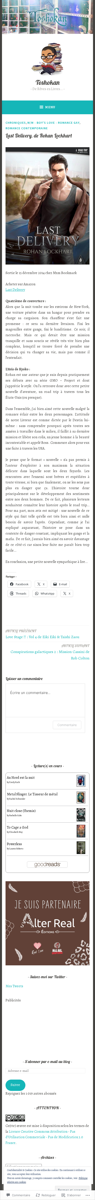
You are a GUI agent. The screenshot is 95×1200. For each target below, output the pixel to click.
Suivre (15, 1084)
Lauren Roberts (16, 848)
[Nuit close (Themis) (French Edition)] (81, 820)
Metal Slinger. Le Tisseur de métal (32, 794)
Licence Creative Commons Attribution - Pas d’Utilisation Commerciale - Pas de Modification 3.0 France (44, 1137)
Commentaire (67, 725)
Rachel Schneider (17, 798)
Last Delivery (15, 289)
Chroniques (16, 123)
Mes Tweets (14, 986)
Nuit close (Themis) (21, 810)
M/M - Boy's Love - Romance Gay (53, 123)
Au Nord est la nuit (21, 777)
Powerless (14, 844)
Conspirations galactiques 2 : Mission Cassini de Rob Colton (50, 652)
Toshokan (47, 82)
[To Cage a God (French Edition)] (81, 836)
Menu (50, 107)
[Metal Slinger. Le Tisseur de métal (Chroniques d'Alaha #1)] (81, 802)
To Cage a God (17, 827)
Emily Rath (14, 782)
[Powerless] (81, 852)
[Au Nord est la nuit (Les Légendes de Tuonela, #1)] (81, 785)
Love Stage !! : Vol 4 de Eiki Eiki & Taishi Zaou (42, 634)
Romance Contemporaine (27, 128)
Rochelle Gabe (15, 815)
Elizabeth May (16, 832)
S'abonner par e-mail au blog (47, 1061)
